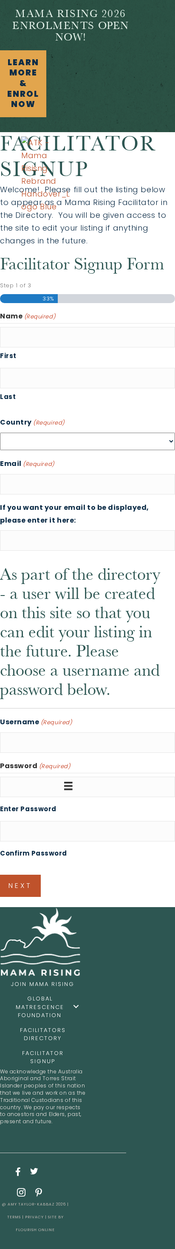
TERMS (14, 1217)
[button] (23, 83)
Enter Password (28, 808)
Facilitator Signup (43, 1057)
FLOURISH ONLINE (35, 1229)
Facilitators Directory (43, 1034)
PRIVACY (34, 1217)
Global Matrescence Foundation (40, 1007)
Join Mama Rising (42, 984)
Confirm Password (33, 853)
